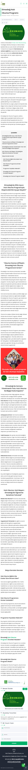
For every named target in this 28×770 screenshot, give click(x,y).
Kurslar (8, 15)
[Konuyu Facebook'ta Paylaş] (2, 22)
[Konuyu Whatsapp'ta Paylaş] (6, 22)
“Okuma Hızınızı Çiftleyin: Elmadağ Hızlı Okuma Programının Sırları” (13, 143)
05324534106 (14, 762)
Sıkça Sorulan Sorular (8, 156)
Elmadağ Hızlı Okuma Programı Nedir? (14, 176)
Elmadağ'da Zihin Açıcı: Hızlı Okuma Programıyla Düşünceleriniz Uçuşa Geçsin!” (12, 137)
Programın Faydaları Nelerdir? (11, 168)
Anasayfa (4, 15)
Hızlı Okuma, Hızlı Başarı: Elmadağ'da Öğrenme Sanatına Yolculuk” (12, 152)
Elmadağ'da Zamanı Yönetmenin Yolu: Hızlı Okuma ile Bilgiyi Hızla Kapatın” (14, 147)
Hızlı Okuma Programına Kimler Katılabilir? (12, 164)
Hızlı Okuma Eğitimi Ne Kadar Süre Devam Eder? (12, 160)
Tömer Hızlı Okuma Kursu (19, 43)
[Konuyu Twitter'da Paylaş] (4, 22)
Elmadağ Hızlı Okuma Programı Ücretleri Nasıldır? (12, 172)
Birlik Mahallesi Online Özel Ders (14, 708)
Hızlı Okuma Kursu (15, 15)
